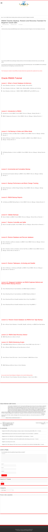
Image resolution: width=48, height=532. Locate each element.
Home (2, 17)
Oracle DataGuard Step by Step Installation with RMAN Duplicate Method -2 (19, 294)
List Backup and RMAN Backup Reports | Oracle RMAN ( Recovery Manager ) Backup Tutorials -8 (24, 202)
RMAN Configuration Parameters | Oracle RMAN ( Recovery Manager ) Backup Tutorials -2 (22, 116)
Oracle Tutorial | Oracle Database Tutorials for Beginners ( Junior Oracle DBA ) (20, 377)
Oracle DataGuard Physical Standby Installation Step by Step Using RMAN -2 (19, 304)
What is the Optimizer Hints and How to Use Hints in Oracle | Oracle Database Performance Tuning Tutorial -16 (8, 424)
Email (2, 467)
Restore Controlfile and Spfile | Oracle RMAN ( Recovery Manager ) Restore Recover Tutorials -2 (23, 224)
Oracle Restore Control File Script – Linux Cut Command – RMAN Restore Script (20, 357)
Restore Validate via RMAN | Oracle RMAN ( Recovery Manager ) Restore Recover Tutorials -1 (23, 217)
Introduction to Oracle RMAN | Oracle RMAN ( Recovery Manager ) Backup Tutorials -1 (22, 113)
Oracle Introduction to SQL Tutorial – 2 (40, 423)
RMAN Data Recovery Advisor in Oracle (11, 336)
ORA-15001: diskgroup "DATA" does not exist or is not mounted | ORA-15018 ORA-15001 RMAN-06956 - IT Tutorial (24, 444)
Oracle (5, 17)
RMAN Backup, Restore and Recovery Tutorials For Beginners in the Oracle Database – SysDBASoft (21, 433)
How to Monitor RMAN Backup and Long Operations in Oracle (16, 347)
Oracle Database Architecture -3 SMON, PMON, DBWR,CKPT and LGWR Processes (21, 91)
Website (2, 471)
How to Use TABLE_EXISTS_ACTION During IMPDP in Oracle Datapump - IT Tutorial (19, 436)
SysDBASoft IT (30, 529)
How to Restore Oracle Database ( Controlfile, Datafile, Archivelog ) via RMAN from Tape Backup (24, 324)
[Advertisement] (24, 10)
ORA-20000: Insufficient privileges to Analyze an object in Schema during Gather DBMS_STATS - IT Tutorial (23, 430)
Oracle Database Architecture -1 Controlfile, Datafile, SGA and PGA (17, 85)
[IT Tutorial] (24, 3)
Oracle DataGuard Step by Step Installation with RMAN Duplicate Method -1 (19, 288)
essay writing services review (10, 441)
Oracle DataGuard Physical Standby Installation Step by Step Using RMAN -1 (19, 299)
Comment (3, 453)
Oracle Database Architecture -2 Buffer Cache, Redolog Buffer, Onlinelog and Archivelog (22, 88)
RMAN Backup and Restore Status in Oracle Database (14, 365)
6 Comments (20, 24)
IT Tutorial (21, 529)
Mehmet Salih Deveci (5, 24)
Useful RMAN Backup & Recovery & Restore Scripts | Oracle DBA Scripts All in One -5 (21, 344)
